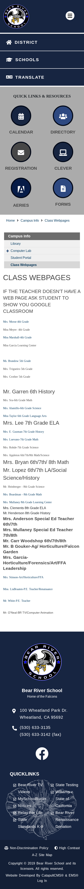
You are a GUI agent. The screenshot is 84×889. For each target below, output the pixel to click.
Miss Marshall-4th (13, 337)
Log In (42, 880)
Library (16, 243)
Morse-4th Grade (19, 321)
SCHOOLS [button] (27, 59)
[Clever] (63, 152)
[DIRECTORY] (63, 116)
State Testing (66, 785)
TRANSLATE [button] (29, 77)
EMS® (73, 875)
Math (38, 494)
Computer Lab (21, 251)
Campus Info (30, 220)
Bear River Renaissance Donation (67, 819)
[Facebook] (42, 757)
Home (10, 220)
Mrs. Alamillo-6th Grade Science (22, 408)
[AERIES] (21, 188)
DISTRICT (26, 42)
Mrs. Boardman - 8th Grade (19, 494)
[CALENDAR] (21, 116)
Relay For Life (30, 812)
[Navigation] (70, 15)
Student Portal (21, 257)
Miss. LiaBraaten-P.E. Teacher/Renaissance (28, 589)
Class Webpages (57, 220)
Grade (28, 337)
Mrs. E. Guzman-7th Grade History (23, 431)
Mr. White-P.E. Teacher (16, 600)
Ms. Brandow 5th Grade (17, 361)
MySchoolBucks (32, 799)
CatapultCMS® (53, 875)
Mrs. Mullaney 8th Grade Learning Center (27, 502)
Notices (24, 806)
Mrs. (6, 321)
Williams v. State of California (64, 799)
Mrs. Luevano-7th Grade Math (20, 439)
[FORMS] (63, 188)
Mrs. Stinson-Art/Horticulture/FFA (23, 577)
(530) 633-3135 (35, 727)
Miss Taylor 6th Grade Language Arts (24, 416)
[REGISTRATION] (21, 152)
